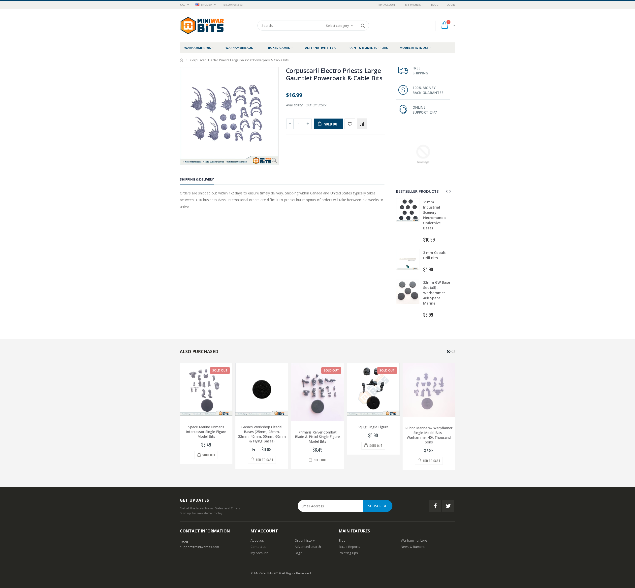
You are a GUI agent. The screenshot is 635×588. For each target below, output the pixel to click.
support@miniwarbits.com (199, 547)
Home (182, 60)
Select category (337, 25)
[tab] (197, 180)
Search (362, 25)
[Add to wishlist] (350, 124)
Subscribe (377, 505)
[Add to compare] (362, 124)
